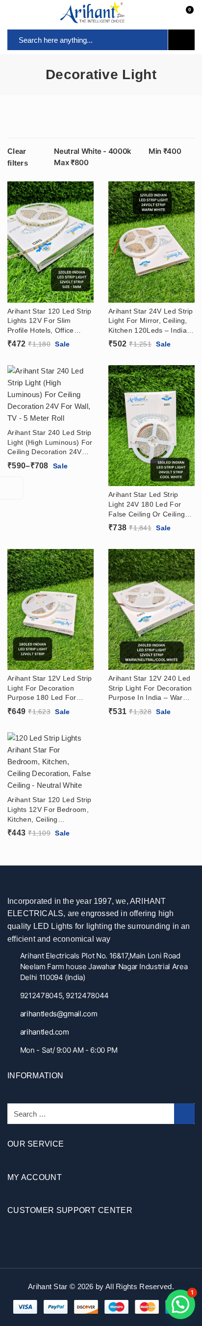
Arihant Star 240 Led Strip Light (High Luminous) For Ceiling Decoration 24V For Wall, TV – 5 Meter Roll (50, 443)
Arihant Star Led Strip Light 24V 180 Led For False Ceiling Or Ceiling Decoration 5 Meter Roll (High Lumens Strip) (146, 504)
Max (71, 162)
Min (165, 151)
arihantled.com (44, 1032)
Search (181, 39)
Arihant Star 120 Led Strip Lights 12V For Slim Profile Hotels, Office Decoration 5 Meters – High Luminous (49, 321)
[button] (180, 1304)
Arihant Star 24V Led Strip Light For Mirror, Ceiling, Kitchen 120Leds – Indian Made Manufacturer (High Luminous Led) (150, 321)
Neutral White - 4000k (92, 151)
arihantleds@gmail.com (59, 1013)
